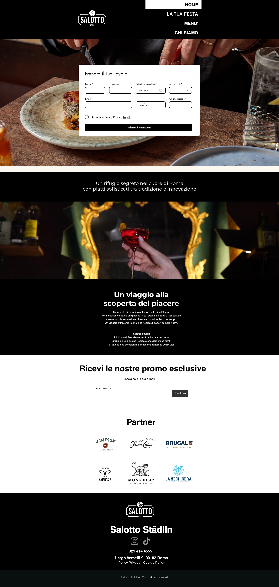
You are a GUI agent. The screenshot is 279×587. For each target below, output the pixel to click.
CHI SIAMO (186, 32)
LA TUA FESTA (182, 14)
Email (88, 99)
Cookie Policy (154, 562)
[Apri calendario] (161, 90)
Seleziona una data (147, 84)
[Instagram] (134, 541)
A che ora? (174, 84)
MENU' (191, 23)
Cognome (114, 84)
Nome (88, 84)
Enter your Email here (103, 388)
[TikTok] (146, 541)
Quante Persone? (177, 99)
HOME (191, 4)
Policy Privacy (129, 562)
